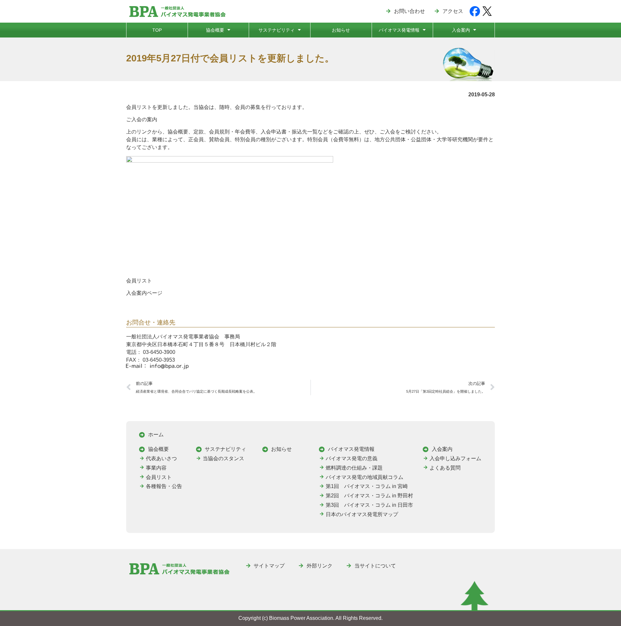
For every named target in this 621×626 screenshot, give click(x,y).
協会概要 (215, 30)
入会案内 (461, 30)
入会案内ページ (144, 293)
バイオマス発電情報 (399, 30)
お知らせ (341, 30)
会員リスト (139, 280)
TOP (157, 30)
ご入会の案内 (141, 119)
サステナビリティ (276, 30)
